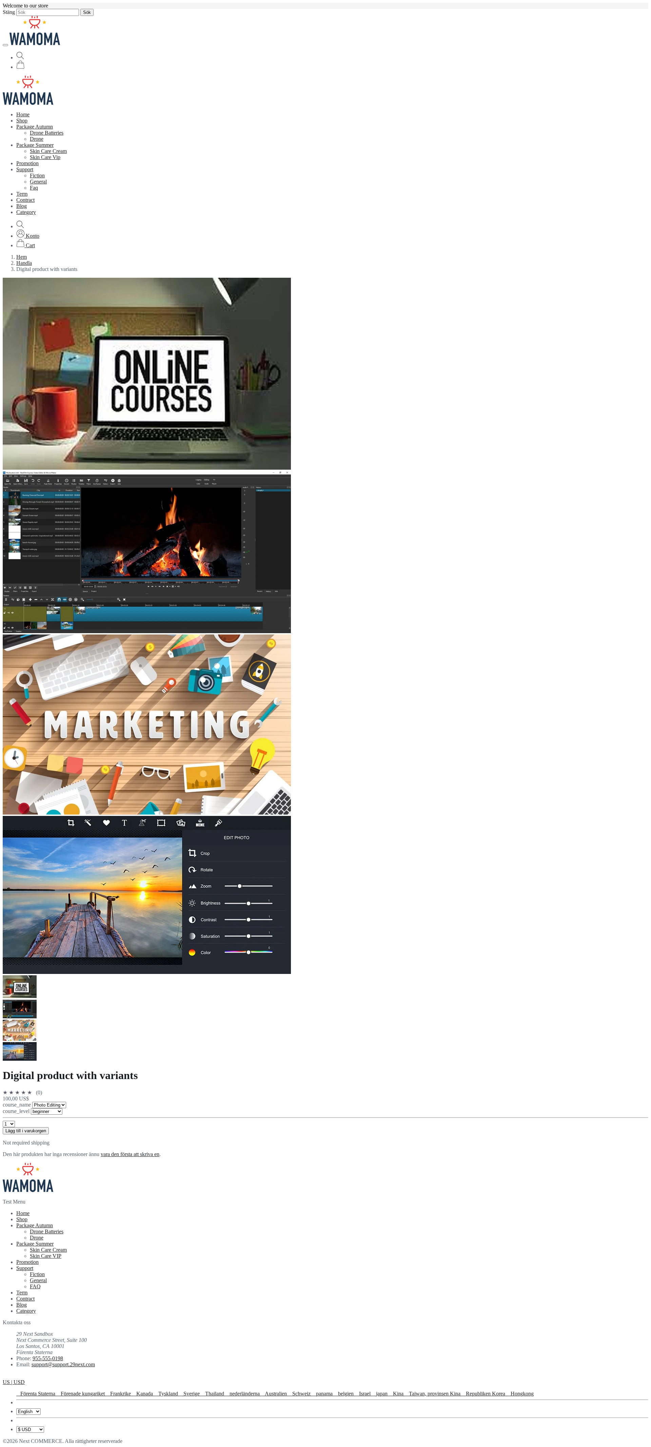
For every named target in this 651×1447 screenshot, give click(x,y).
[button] (27, 236)
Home (22, 114)
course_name (17, 1105)
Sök (87, 12)
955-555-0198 (48, 1358)
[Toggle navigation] (5, 45)
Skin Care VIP (45, 1256)
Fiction (37, 175)
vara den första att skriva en (130, 1154)
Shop (21, 120)
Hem (21, 257)
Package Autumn (34, 127)
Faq (34, 188)
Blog (21, 206)
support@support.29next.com (63, 1364)
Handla (24, 263)
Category (26, 212)
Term (21, 194)
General (38, 181)
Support (24, 169)
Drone (36, 139)
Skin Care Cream (48, 151)
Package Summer (35, 145)
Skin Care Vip (45, 157)
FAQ (35, 1286)
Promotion (27, 163)
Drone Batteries (46, 133)
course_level (17, 1111)
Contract (25, 200)
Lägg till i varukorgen (25, 1130)
